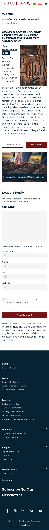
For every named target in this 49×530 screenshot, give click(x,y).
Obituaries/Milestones (11, 404)
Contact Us (7, 459)
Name (5, 262)
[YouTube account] (40, 511)
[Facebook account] (8, 511)
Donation (7, 480)
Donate (5, 455)
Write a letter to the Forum (14, 386)
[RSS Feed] (23, 511)
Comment (8, 207)
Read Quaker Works (11, 415)
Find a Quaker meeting (12, 408)
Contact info (7, 473)
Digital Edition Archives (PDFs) (15, 433)
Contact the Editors (10, 368)
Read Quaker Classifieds (13, 411)
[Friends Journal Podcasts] (15, 511)
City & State (8, 251)
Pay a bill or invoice (10, 451)
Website (6, 283)
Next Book (36, 145)
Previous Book (13, 145)
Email (5, 272)
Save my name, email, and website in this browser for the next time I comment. (25, 301)
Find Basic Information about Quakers (18, 419)
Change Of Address (10, 437)
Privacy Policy (25, 525)
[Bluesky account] (31, 511)
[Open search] (28, 4)
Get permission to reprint (13, 390)
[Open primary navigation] (45, 3)
